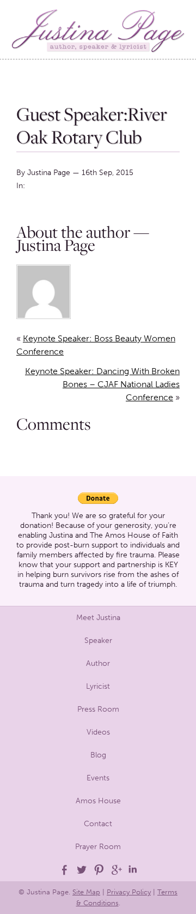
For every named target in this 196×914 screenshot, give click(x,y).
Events (98, 778)
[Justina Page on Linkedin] (133, 869)
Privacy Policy (129, 892)
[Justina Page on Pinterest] (98, 869)
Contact (98, 823)
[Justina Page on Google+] (115, 869)
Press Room (98, 709)
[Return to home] (98, 29)
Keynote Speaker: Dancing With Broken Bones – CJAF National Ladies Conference (102, 384)
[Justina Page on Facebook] (63, 869)
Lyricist (98, 686)
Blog (98, 755)
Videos (98, 732)
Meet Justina (98, 617)
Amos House (98, 800)
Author (98, 663)
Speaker (98, 640)
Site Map (86, 892)
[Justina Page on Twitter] (80, 869)
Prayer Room (98, 846)
